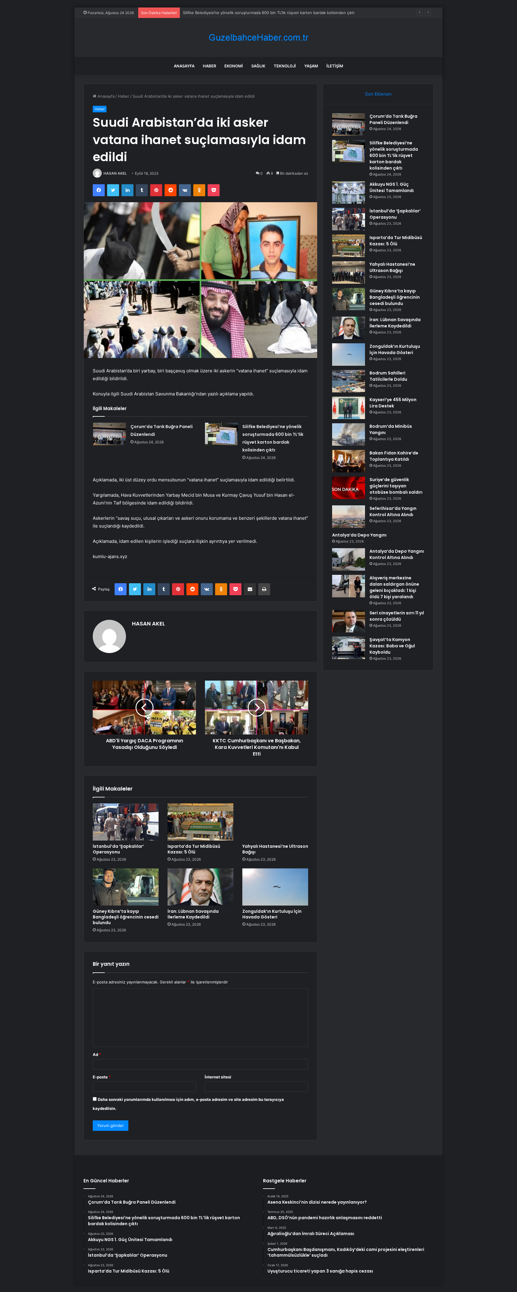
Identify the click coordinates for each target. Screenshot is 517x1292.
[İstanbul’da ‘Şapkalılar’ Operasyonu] (126, 822)
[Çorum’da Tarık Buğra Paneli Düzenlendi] (109, 434)
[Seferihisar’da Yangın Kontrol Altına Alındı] (348, 516)
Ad (97, 1054)
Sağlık (258, 66)
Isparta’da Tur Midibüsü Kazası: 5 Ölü (194, 849)
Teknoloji (285, 66)
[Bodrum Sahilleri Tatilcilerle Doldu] (348, 381)
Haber (209, 66)
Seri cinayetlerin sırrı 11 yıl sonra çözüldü (396, 616)
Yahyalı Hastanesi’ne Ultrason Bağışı (275, 849)
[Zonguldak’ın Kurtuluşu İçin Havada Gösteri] (275, 887)
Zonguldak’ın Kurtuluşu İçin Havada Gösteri (272, 914)
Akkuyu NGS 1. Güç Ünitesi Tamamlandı (219, 12)
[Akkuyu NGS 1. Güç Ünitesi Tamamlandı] (348, 192)
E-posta (102, 1077)
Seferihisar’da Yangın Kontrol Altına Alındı (392, 511)
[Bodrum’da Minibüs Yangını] (348, 434)
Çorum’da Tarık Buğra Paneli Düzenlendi (393, 119)
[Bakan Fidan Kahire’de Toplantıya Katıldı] (348, 461)
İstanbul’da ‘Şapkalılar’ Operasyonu (118, 849)
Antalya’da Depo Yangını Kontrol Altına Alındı (396, 554)
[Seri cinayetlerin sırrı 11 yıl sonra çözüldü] (348, 621)
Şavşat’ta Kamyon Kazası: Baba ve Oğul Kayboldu (392, 646)
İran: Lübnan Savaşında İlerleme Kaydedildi (193, 914)
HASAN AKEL (115, 173)
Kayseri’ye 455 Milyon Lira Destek (392, 403)
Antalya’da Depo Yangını (359, 535)
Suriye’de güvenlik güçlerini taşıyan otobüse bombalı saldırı (395, 486)
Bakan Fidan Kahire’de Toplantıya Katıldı (393, 456)
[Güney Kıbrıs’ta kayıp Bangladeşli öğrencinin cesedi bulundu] (126, 887)
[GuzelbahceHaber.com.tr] (258, 37)
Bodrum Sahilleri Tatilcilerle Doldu (388, 376)
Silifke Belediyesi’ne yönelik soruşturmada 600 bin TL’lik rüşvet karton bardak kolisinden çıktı (393, 155)
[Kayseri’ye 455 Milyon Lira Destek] (348, 408)
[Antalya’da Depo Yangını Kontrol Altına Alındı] (348, 559)
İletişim (334, 66)
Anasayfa (184, 66)
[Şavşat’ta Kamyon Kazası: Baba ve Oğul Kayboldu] (348, 648)
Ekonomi (233, 66)
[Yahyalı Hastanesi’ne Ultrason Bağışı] (275, 822)
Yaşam (311, 66)
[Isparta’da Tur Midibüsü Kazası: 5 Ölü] (200, 822)
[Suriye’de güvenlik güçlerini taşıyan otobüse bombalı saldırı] (348, 488)
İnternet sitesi (218, 1077)
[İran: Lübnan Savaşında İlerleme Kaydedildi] (200, 887)
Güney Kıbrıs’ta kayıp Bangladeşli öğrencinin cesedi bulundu (126, 917)
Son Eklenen (378, 94)
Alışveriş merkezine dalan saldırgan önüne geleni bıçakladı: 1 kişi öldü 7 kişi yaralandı (394, 587)
